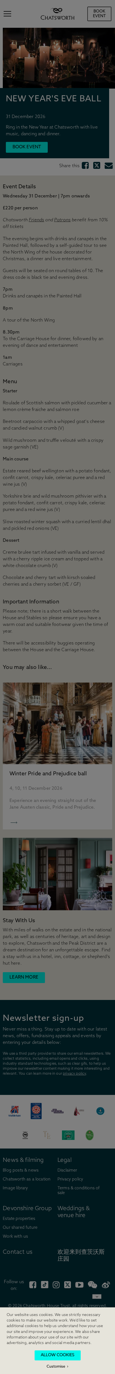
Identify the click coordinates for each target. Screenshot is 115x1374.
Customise (56, 1366)
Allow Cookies (57, 1355)
